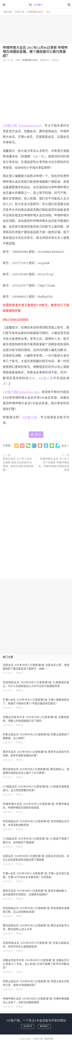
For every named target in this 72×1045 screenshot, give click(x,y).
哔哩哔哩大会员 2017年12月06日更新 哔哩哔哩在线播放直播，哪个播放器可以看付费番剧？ (35, 52)
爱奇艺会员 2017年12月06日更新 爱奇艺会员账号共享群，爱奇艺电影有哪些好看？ (18, 464)
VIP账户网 (36, 4)
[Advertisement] (36, 28)
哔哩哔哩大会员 (35, 12)
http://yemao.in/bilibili (15, 319)
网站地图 (48, 1039)
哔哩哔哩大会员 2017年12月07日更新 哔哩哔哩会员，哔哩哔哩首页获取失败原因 (53, 464)
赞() (38, 434)
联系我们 (44, 1026)
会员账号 (27, 1026)
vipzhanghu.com (30, 125)
